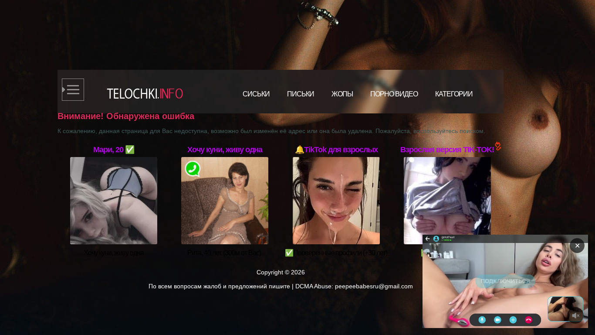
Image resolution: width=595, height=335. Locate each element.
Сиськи (256, 94)
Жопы (342, 94)
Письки (300, 94)
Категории (454, 94)
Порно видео (394, 94)
